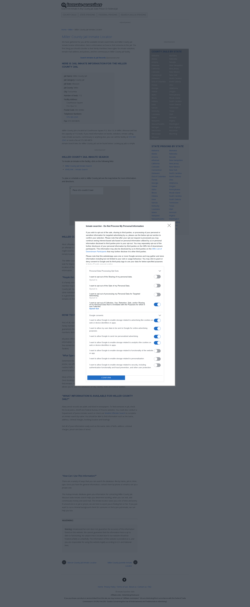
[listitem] (125, 271)
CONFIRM (106, 378)
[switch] (157, 276)
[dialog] (125, 303)
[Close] (170, 226)
